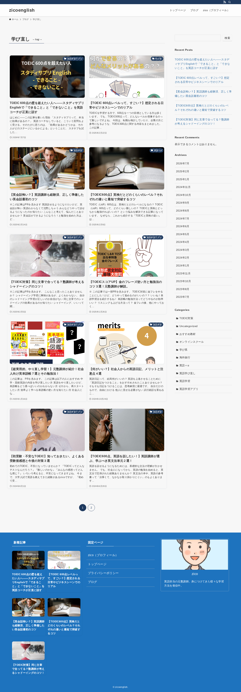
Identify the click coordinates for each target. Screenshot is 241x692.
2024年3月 (182, 249)
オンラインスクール (191, 341)
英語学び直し (187, 373)
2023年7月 (182, 296)
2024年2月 (182, 257)
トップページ (97, 564)
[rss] (224, 2)
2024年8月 (182, 210)
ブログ (92, 581)
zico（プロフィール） (103, 555)
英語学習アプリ (188, 388)
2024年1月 (182, 265)
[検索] (229, 2)
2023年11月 (183, 273)
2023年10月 (183, 281)
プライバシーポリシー (103, 573)
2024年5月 (182, 234)
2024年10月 (183, 194)
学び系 (183, 349)
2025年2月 (182, 171)
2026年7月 (182, 163)
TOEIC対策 (186, 318)
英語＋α (184, 365)
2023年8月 (182, 289)
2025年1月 (182, 179)
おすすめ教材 (187, 334)
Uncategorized (188, 326)
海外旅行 (184, 357)
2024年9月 (182, 202)
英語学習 (184, 381)
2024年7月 (182, 218)
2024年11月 (183, 187)
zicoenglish (22, 10)
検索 (227, 37)
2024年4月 (182, 241)
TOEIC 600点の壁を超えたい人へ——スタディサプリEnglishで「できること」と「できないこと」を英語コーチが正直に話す (202, 63)
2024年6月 (182, 226)
